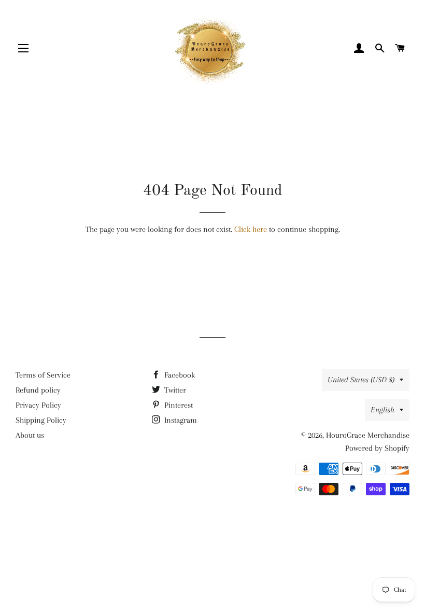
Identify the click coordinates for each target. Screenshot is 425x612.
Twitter (174, 390)
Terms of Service (43, 375)
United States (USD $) (361, 379)
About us (30, 435)
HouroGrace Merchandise (367, 435)
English (382, 409)
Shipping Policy (41, 420)
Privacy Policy (38, 405)
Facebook (178, 375)
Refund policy (38, 390)
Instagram (179, 420)
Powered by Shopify (377, 448)
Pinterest (177, 405)
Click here (250, 229)
